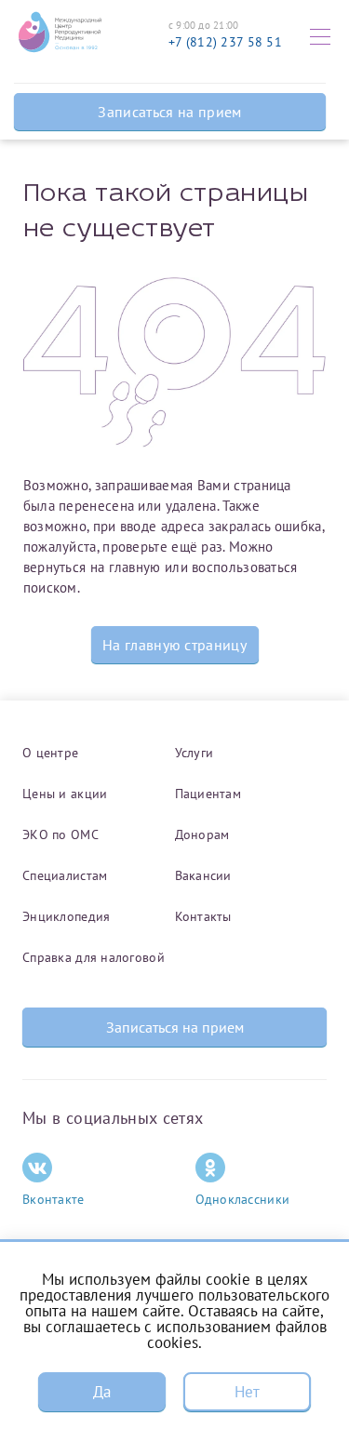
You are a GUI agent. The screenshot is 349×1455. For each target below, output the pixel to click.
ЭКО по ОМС (60, 834)
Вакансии (203, 875)
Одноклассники (242, 1199)
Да (102, 1392)
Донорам (202, 834)
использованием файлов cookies (237, 1334)
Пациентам (208, 793)
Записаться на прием (169, 111)
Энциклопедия (66, 916)
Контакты (203, 916)
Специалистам (64, 875)
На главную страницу (174, 644)
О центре (50, 752)
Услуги (194, 752)
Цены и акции (64, 793)
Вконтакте (53, 1199)
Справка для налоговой (93, 957)
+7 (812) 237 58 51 (225, 41)
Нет (248, 1392)
